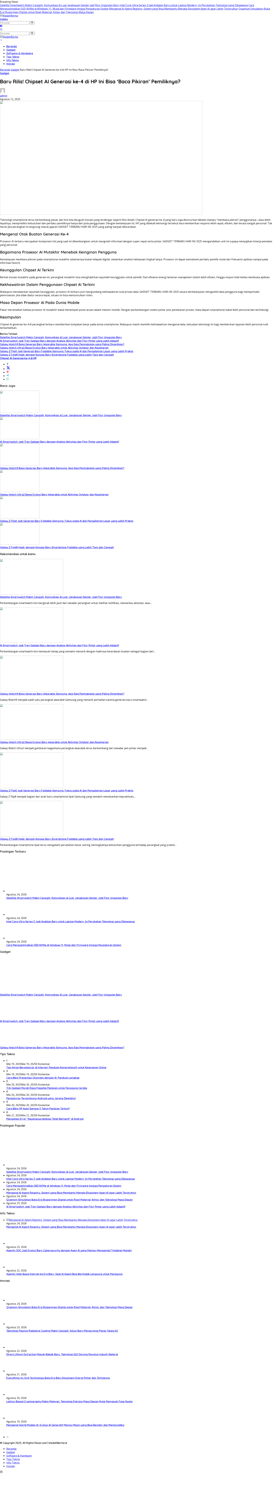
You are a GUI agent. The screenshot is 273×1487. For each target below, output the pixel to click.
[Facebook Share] (7, 364)
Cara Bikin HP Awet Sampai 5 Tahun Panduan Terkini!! (38, 1108)
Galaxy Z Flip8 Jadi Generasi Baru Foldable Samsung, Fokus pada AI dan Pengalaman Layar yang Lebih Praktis (66, 351)
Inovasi (10, 63)
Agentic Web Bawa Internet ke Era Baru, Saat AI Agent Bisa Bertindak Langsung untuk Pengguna (64, 1274)
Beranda (11, 46)
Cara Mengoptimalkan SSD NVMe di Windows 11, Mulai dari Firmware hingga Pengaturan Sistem (63, 945)
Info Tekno (12, 60)
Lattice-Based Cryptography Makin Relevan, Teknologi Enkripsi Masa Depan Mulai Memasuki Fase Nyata (69, 1401)
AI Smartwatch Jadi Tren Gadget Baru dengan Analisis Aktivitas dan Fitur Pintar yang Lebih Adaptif (59, 340)
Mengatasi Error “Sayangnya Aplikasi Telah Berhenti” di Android (44, 1118)
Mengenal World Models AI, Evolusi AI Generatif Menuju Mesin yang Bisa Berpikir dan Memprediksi (65, 1425)
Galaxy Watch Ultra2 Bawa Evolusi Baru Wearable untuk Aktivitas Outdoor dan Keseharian (54, 347)
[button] (32, 23)
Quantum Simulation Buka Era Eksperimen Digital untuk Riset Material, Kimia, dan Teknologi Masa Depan (69, 1199)
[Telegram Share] (7, 375)
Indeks (4, 19)
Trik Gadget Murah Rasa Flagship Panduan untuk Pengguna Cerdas (46, 1088)
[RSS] (7, 1437)
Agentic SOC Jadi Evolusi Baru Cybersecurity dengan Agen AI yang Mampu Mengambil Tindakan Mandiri (69, 1250)
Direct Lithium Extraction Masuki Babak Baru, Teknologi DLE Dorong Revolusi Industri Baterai (62, 1354)
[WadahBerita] (9, 15)
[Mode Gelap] (1, 26)
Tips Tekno (12, 56)
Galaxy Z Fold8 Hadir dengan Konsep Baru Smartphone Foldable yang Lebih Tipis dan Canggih (57, 354)
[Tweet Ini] (8, 369)
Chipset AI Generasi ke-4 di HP (18, 358)
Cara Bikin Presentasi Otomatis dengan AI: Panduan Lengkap (42, 1077)
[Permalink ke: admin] (2, 92)
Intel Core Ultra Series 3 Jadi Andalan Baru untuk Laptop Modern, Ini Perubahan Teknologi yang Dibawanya (184, 5)
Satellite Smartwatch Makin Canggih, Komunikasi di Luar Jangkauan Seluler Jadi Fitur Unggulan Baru (59, 5)
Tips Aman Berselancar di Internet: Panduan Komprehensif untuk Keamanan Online (56, 1067)
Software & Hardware (19, 53)
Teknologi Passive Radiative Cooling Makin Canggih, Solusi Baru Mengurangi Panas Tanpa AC (62, 1330)
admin (3, 95)
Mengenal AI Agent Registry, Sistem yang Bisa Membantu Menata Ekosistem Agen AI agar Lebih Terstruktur (173, 8)
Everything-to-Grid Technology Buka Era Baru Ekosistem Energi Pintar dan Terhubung (58, 1377)
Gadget (10, 49)
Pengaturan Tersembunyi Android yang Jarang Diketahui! (41, 1098)
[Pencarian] (1, 29)
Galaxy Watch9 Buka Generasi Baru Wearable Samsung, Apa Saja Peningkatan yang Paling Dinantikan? (62, 344)
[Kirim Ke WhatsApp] (7, 379)
